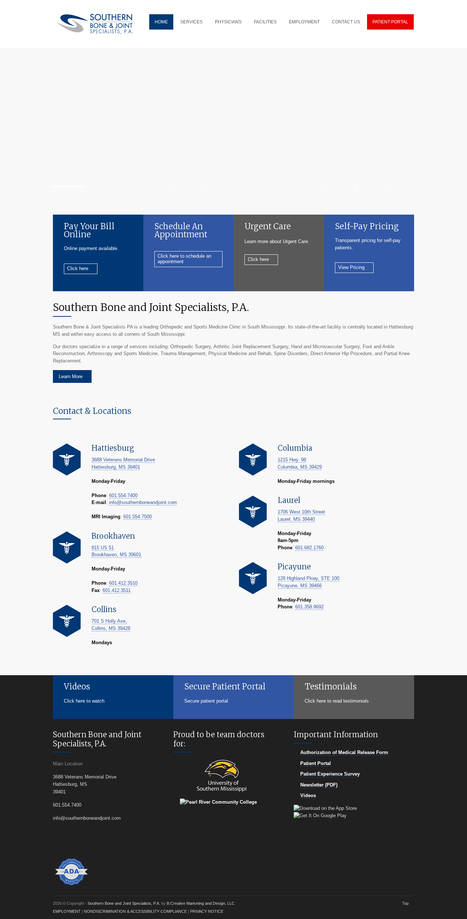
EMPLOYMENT (304, 21)
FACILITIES (265, 21)
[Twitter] (108, 842)
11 (356, 190)
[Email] (70, 842)
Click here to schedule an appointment (184, 258)
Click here (77, 268)
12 (386, 190)
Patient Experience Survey (330, 774)
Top (405, 903)
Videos (308, 795)
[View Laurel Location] (253, 512)
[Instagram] (120, 842)
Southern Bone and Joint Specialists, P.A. (124, 903)
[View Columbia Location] (253, 459)
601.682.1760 (309, 547)
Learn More (70, 376)
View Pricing (351, 267)
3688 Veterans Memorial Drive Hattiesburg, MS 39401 (84, 784)
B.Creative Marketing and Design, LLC (201, 903)
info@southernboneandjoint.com (143, 502)
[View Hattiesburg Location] (67, 459)
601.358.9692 (309, 607)
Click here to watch (84, 701)
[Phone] (58, 842)
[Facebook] (83, 842)
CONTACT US (346, 21)
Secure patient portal (206, 701)
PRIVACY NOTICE (206, 911)
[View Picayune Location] (253, 578)
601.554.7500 (137, 516)
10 (326, 190)
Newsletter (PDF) (318, 785)
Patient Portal (315, 763)
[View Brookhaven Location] (67, 547)
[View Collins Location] (67, 621)
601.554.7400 (123, 495)
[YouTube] (95, 842)
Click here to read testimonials (337, 701)
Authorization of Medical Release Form (344, 752)
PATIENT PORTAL (390, 21)
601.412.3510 (123, 583)
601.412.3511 (117, 590)
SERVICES (191, 21)
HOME (161, 21)
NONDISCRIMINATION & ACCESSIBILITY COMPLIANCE (135, 911)
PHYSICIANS (228, 21)
